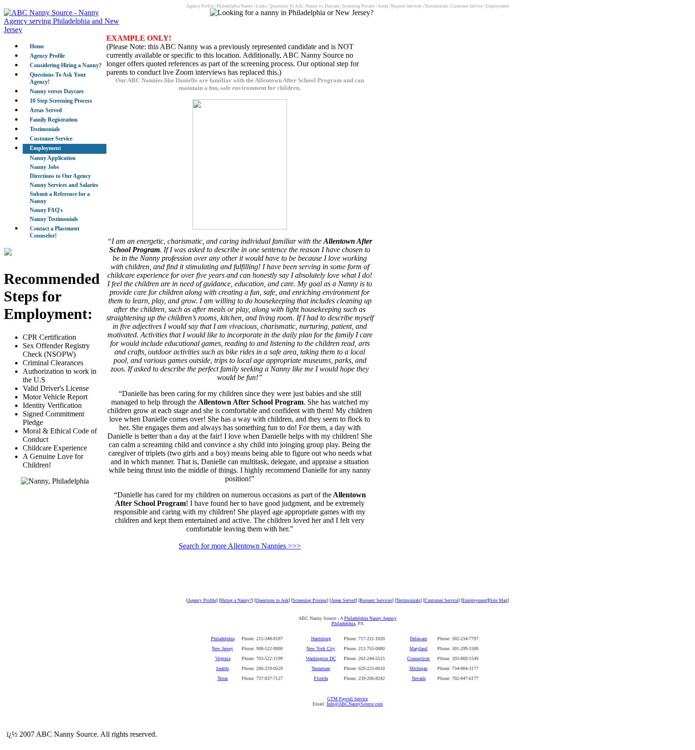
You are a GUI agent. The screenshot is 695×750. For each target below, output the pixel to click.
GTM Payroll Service (347, 698)
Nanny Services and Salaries (64, 185)
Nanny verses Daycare (57, 91)
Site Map (498, 600)
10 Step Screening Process (61, 100)
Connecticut (418, 658)
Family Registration (54, 119)
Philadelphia (223, 638)
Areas (383, 6)
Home (37, 46)
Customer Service (467, 6)
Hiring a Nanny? (236, 600)
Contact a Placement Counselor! (54, 232)
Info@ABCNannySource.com (355, 703)
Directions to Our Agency (60, 176)
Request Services (406, 6)
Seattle (222, 668)
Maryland (418, 648)
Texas (222, 678)
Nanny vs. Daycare (322, 6)
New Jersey (222, 648)
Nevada (419, 678)
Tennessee (321, 668)
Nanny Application (53, 158)
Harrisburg (321, 638)
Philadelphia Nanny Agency (370, 618)
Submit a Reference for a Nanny (60, 197)
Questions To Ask (286, 6)
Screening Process (358, 6)
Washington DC (321, 658)
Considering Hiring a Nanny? (66, 65)
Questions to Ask (272, 600)
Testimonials (436, 6)
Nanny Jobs (44, 167)
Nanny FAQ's (46, 210)
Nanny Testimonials (54, 219)
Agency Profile (200, 6)
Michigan (418, 668)
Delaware (418, 638)
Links (261, 6)
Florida (321, 678)
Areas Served (46, 110)
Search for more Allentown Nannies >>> (240, 546)
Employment (497, 6)
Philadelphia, (343, 623)
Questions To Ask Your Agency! (58, 78)
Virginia (222, 658)
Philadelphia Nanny (235, 6)
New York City (320, 648)
